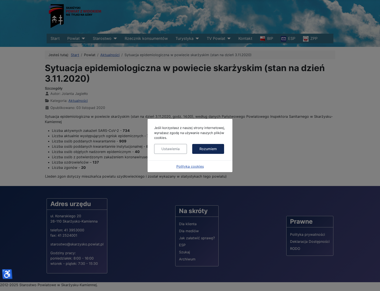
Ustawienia (170, 149)
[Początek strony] (372, 282)
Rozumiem (208, 149)
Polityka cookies (190, 166)
